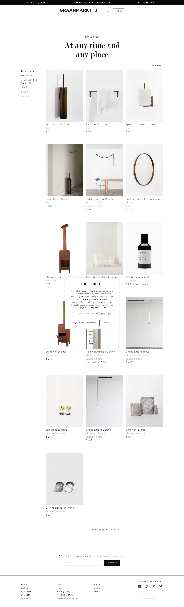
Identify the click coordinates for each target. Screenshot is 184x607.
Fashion (25, 87)
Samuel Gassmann (56, 433)
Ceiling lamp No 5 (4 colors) (100, 199)
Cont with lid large (135, 430)
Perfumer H (132, 281)
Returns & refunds (65, 595)
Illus (48, 128)
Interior (25, 96)
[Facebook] (139, 586)
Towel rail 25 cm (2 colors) (100, 125)
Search (96, 592)
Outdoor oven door (56, 352)
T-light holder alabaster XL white (103, 277)
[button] (109, 11)
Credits (96, 588)
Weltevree (51, 281)
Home (24, 585)
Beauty (25, 92)
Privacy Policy (105, 314)
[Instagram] (146, 586)
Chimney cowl (53, 277)
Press (60, 588)
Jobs (59, 585)
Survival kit (27, 76)
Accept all (107, 323)
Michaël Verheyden (136, 433)
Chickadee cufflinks (56, 430)
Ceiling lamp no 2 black (98, 430)
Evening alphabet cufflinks (60, 508)
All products (27, 71)
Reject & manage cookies (84, 323)
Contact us (26, 595)
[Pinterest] (153, 586)
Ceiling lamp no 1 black (138, 352)
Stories (24, 598)
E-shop (118, 11)
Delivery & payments (67, 598)
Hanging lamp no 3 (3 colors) (101, 352)
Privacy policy (64, 592)
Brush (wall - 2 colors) (57, 125)
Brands (96, 585)
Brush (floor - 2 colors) (58, 199)
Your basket (26, 592)
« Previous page (96, 530)
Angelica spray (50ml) (137, 277)
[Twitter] (160, 586)
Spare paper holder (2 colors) (141, 125)
